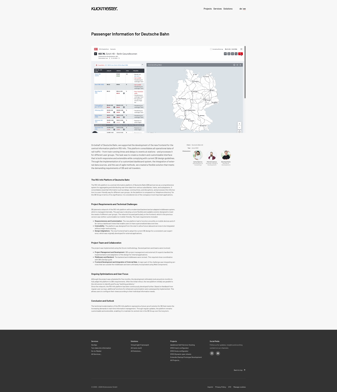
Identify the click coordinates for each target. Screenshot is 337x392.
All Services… (96, 354)
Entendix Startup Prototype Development (186, 357)
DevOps (94, 345)
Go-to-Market (96, 351)
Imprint (210, 387)
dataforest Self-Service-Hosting (182, 345)
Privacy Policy (220, 387)
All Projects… (175, 360)
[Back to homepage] (104, 8)
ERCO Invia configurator (179, 351)
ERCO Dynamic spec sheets (180, 354)
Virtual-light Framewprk (140, 345)
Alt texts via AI (136, 348)
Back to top (240, 370)
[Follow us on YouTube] (218, 353)
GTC (229, 387)
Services (217, 8)
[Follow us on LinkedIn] (212, 353)
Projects (208, 8)
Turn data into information (101, 348)
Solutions (227, 8)
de (240, 8)
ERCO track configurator (179, 348)
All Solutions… (136, 351)
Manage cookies (239, 387)
